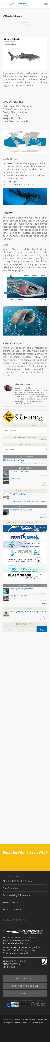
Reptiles (35, 501)
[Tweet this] (10, 32)
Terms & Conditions (22, 1022)
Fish (28, 501)
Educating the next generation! (21, 588)
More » (44, 603)
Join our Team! (10, 902)
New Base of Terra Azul (18, 596)
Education (25, 468)
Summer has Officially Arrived (21, 510)
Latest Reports (25, 456)
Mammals (16, 501)
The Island (25, 608)
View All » (43, 486)
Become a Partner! (12, 909)
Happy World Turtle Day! (19, 471)
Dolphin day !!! (15, 478)
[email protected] (19, 953)
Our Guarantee (11, 888)
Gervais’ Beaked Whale (18, 494)
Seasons (24, 463)
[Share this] (5, 32)
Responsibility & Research (16, 895)
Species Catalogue (25, 491)
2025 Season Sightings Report (14, 460)
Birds (23, 501)
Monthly (33, 463)
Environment (25, 506)
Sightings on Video (25, 437)
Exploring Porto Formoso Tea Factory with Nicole (28, 611)
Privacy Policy (37, 1022)
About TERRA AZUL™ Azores (17, 881)
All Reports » (42, 463)
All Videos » (42, 439)
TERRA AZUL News (25, 585)
